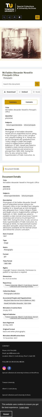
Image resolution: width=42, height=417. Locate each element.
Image (6, 243)
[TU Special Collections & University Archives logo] (21, 7)
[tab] (13, 102)
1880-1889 (7, 263)
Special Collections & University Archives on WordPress (20, 373)
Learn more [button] (24, 407)
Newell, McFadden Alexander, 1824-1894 (17, 303)
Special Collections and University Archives (16, 395)
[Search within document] (37, 84)
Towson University (8, 382)
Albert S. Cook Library (9, 389)
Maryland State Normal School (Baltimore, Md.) (19, 300)
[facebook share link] (9, 368)
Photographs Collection (12, 294)
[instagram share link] (4, 368)
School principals (29, 125)
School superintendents (14, 125)
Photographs (8, 78)
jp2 (5, 257)
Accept (6, 414)
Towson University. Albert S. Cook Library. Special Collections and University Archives (21, 286)
